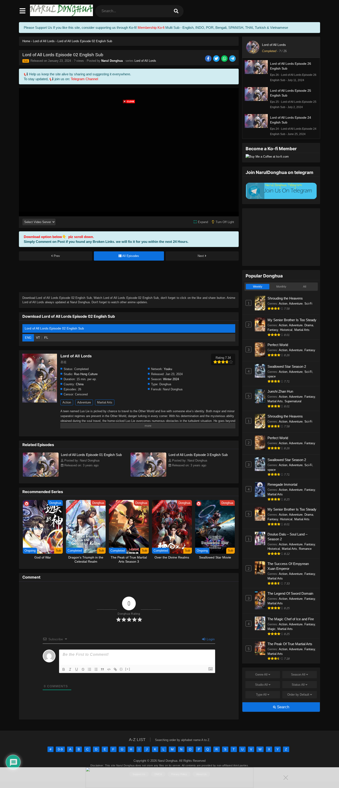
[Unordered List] (96, 669)
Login (210, 639)
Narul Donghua (112, 60)
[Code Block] (109, 669)
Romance (305, 548)
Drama (308, 325)
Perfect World (278, 345)
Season (298, 674)
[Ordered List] (89, 669)
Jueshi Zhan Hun (280, 391)
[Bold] (63, 669)
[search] (176, 11)
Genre (261, 674)
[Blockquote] (102, 669)
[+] (127, 669)
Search (282, 707)
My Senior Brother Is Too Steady (292, 320)
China (79, 384)
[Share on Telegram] (232, 59)
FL (46, 337)
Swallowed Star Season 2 (287, 366)
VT (38, 337)
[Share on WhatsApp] (224, 59)
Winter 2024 (171, 379)
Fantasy (273, 330)
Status (298, 684)
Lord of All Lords (145, 60)
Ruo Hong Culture (86, 374)
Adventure (84, 402)
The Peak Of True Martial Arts (290, 644)
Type (261, 694)
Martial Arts (104, 402)
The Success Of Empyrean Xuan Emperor (288, 566)
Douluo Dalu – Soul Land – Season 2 (287, 536)
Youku (168, 369)
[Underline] (76, 669)
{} (121, 669)
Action (66, 402)
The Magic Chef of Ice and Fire (291, 619)
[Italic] (70, 669)
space (272, 376)
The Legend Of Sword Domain (290, 593)
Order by (298, 694)
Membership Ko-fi (151, 27)
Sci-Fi (308, 303)
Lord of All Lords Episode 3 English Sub (198, 455)
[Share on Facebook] (208, 59)
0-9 (60, 749)
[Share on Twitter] (216, 59)
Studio (261, 684)
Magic (272, 629)
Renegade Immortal (282, 484)
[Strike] (83, 669)
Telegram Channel (84, 79)
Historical (286, 330)
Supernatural (293, 401)
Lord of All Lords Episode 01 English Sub (91, 455)
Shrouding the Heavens (285, 298)
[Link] (115, 669)
